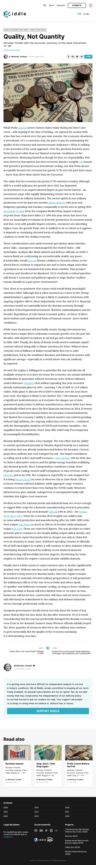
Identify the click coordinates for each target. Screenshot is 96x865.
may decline (63, 458)
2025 (36, 807)
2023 (6, 812)
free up (32, 260)
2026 (6, 807)
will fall (53, 511)
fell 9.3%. (17, 528)
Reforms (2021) (71, 836)
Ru (85, 14)
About (51, 5)
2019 (36, 816)
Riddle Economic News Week (16, 30)
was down (24, 524)
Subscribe (61, 5)
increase (9, 475)
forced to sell (23, 479)
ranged (22, 127)
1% (81, 161)
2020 (6, 816)
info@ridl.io (8, 837)
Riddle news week (38, 30)
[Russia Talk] (48, 840)
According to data (14, 211)
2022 (36, 812)
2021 (67, 812)
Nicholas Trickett (19, 57)
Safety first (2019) (72, 847)
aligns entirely (56, 202)
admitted (29, 383)
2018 (67, 816)
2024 (67, 807)
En (88, 14)
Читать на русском (12, 50)
